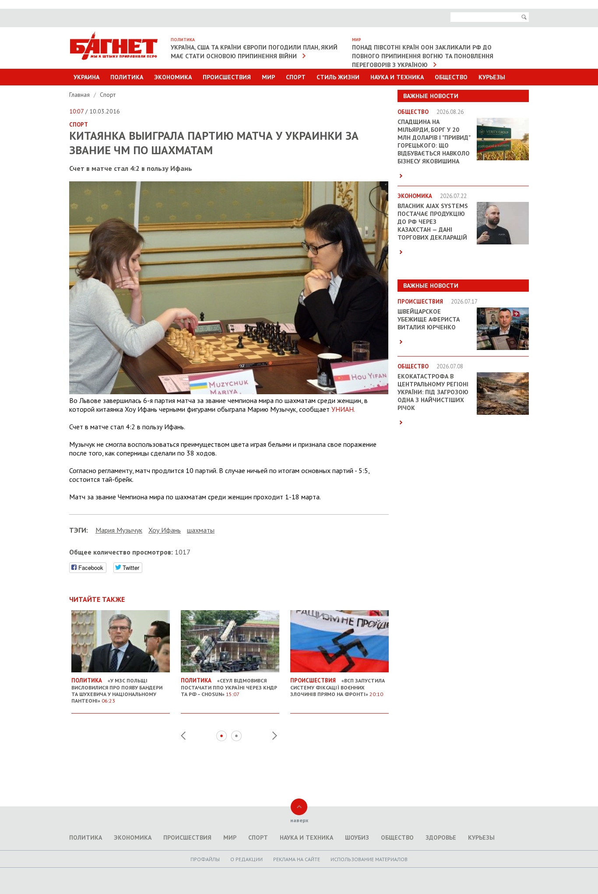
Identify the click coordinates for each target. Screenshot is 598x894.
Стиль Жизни (338, 77)
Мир (268, 77)
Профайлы (205, 859)
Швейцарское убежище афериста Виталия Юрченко (428, 319)
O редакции (246, 859)
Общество (451, 77)
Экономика (173, 77)
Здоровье (441, 837)
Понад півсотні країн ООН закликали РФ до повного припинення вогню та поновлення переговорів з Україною (422, 56)
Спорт (296, 77)
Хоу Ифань (164, 530)
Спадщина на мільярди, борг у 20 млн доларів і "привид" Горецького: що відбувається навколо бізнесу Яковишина (433, 141)
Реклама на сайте (296, 859)
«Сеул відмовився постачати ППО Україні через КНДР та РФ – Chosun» (229, 687)
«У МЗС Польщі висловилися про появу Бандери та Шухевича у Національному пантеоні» (116, 690)
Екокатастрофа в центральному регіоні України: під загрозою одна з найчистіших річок (432, 392)
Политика (126, 77)
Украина (86, 77)
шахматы (201, 530)
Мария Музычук (118, 530)
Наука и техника (397, 77)
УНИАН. (343, 409)
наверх (299, 820)
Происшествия (227, 77)
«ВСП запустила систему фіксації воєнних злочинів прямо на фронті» (337, 687)
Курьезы (491, 77)
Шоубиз (357, 837)
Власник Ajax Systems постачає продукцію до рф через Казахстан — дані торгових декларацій (432, 221)
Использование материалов (369, 859)
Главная (80, 95)
